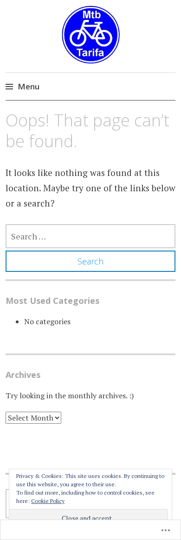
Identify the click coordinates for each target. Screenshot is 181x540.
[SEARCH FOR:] (90, 236)
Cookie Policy (48, 500)
